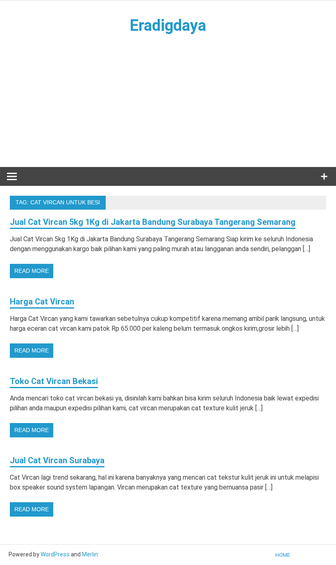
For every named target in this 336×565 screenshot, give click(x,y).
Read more (31, 271)
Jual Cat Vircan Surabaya (57, 460)
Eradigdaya (168, 25)
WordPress (55, 554)
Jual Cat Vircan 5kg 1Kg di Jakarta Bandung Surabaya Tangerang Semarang (152, 222)
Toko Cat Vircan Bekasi (54, 381)
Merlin (90, 554)
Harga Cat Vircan (42, 302)
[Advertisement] (168, 100)
